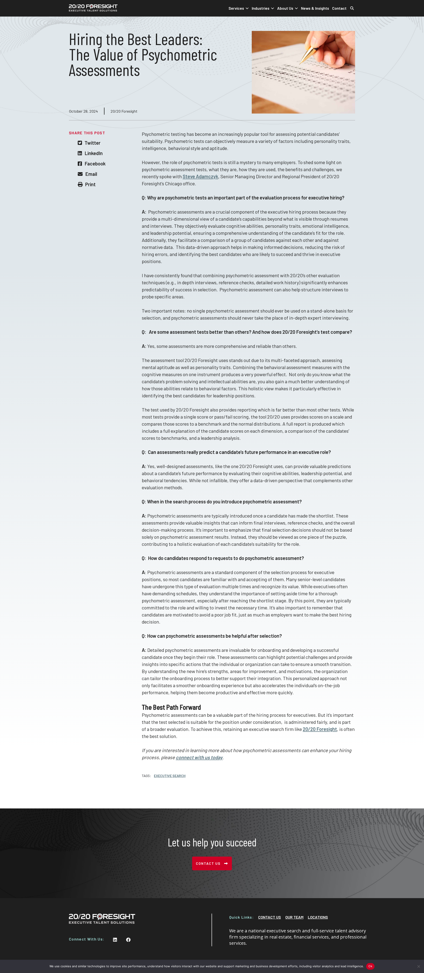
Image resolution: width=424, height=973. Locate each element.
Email (91, 174)
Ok (370, 966)
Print (90, 184)
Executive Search (170, 776)
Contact (339, 8)
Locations (318, 917)
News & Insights (315, 8)
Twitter (92, 143)
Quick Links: (241, 917)
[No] (418, 966)
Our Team (294, 917)
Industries (260, 8)
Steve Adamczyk (200, 176)
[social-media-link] (115, 939)
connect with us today (199, 757)
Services (236, 8)
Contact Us (208, 863)
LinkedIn (94, 153)
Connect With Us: (86, 939)
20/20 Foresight (320, 729)
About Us (285, 8)
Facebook (95, 163)
